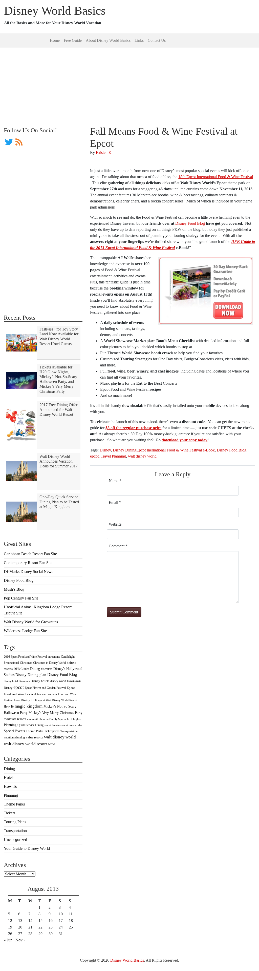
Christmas (26, 663)
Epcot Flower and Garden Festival (45, 687)
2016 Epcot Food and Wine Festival (25, 656)
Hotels (9, 777)
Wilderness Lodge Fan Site (25, 631)
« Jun (8, 940)
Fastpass (52, 694)
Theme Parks (34, 731)
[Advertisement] (129, 83)
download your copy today (184, 440)
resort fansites (52, 725)
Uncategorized (15, 839)
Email (115, 502)
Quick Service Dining (30, 725)
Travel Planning (113, 456)
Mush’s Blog (14, 589)
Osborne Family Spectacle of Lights (59, 719)
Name (115, 481)
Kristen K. (104, 152)
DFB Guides (21, 668)
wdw (51, 744)
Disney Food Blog (18, 580)
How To (9, 706)
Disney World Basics (55, 10)
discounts (46, 668)
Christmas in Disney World (49, 662)
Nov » (20, 940)
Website (115, 524)
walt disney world (60, 737)
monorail (32, 719)
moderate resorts (15, 719)
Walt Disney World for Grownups (31, 622)
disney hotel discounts (17, 681)
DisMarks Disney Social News (28, 571)
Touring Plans (15, 822)
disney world (58, 681)
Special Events (14, 731)
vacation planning (14, 737)
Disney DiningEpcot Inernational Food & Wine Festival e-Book (164, 450)
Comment (118, 546)
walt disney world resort (25, 743)
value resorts (34, 737)
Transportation (69, 731)
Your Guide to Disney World (27, 848)
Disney (105, 450)
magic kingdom (28, 706)
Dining (35, 669)
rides (79, 725)
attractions (54, 656)
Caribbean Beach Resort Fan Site (30, 554)
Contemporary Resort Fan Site (28, 563)
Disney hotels (40, 681)
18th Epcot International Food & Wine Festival (215, 177)
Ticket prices (51, 731)
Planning (10, 725)
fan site (41, 694)
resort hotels (68, 725)
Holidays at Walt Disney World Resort (54, 700)
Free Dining (22, 700)
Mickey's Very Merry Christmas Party (55, 713)
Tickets (9, 813)
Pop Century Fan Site (21, 598)
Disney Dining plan (30, 675)
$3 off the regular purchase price (133, 428)
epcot (18, 687)
